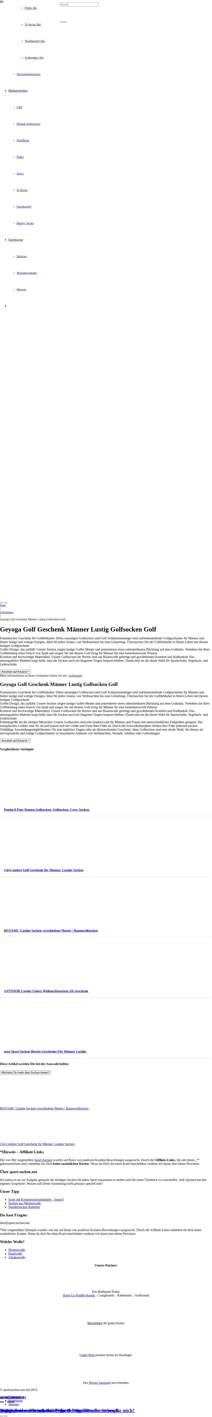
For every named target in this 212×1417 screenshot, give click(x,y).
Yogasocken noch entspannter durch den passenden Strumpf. (59, 1410)
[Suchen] (61, 22)
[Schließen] (65, 22)
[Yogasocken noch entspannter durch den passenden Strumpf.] (106, 140)
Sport (5, 1397)
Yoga (15, 1397)
